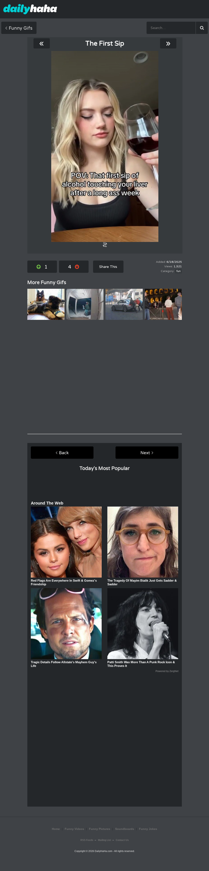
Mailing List (104, 840)
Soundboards (124, 829)
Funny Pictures (99, 829)
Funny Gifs (20, 28)
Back (64, 453)
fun (178, 271)
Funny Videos (74, 829)
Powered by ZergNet (167, 671)
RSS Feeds (86, 840)
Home (56, 829)
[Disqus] (104, 377)
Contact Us (122, 840)
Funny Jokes (148, 829)
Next (145, 453)
